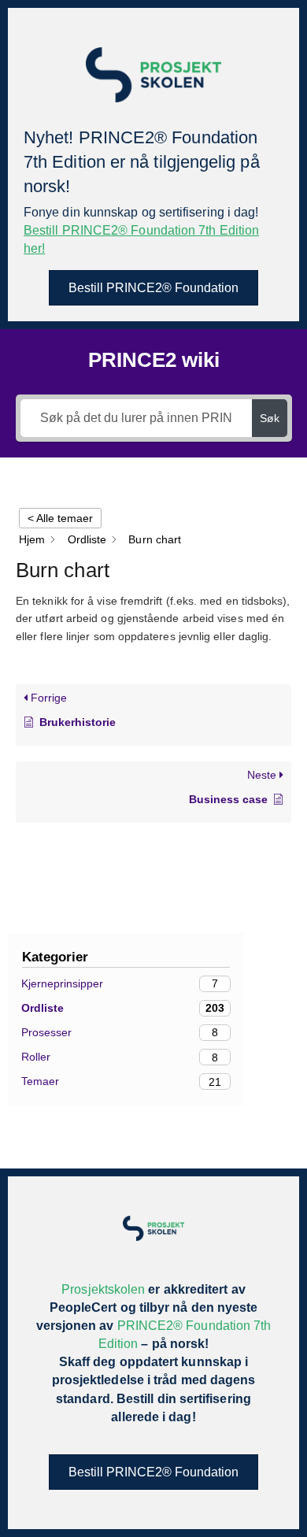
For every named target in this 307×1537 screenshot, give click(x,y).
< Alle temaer (60, 518)
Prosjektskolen (103, 1289)
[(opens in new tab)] (154, 73)
